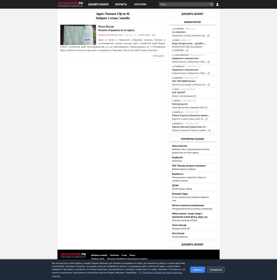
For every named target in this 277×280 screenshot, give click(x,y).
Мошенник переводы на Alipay (189, 217)
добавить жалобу (192, 14)
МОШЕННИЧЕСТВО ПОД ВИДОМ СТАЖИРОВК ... (189, 47)
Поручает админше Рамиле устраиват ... (191, 128)
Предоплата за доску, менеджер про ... (191, 33)
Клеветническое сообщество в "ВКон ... (191, 60)
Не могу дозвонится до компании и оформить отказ (190, 197)
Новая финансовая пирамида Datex (189, 105)
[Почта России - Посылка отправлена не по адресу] (78, 35)
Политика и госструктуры (107, 35)
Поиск (132, 255)
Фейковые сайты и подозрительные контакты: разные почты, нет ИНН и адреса (191, 149)
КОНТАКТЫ (121, 4)
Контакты (114, 255)
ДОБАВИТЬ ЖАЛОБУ (98, 4)
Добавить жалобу (99, 255)
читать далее (158, 56)
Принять (197, 269)
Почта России (116, 28)
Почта (120, 35)
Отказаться (216, 269)
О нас (124, 255)
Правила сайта (97, 259)
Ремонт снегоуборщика (184, 94)
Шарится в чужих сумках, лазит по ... (190, 117)
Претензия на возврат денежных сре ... (191, 82)
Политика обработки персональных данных (127, 259)
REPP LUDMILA (145, 35)
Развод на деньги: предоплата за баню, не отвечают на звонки (189, 177)
